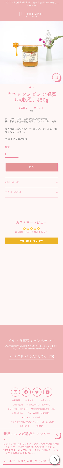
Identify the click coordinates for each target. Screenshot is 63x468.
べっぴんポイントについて (38, 404)
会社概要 (16, 400)
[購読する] (51, 356)
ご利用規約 (18, 404)
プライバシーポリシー (18, 408)
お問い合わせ (12, 182)
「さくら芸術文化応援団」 (39, 413)
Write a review (31, 241)
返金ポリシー (26, 426)
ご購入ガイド (45, 400)
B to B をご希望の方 (31, 417)
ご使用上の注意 (13, 192)
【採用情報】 (30, 400)
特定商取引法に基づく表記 (43, 408)
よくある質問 (48, 421)
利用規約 (39, 426)
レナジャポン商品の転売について (24, 421)
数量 (7, 146)
